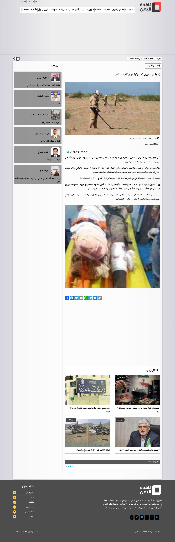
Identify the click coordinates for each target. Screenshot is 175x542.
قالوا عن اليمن (72, 10)
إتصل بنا (24, 2)
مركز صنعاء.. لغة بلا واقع (51, 122)
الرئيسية (129, 10)
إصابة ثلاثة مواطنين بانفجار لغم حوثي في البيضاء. (93, 450)
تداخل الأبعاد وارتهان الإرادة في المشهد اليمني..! (42, 85)
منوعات (53, 10)
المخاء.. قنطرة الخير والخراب (49, 141)
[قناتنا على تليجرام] (137, 517)
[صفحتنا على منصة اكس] (131, 517)
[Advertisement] (87, 34)
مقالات (25, 10)
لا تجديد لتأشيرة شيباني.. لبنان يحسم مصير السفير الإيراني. (139, 450)
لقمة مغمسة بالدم (53, 160)
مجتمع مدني (29, 511)
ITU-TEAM (20, 531)
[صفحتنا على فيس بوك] (147, 517)
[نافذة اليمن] (150, 7)
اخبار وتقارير (118, 10)
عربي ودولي (43, 10)
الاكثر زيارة (152, 370)
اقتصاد (34, 10)
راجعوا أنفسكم (55, 104)
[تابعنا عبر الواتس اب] (152, 517)
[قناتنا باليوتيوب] (142, 517)
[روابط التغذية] (157, 517)
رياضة (61, 10)
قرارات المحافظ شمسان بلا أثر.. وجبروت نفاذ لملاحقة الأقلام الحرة (37, 180)
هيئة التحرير (30, 2)
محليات (106, 10)
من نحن (37, 2)
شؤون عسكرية (87, 10)
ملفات (98, 10)
